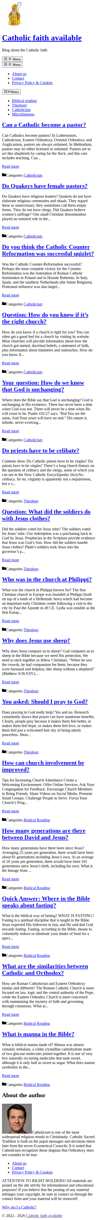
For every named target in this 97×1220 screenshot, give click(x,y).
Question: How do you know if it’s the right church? (45, 318)
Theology (19, 105)
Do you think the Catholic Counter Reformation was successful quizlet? (48, 250)
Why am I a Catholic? (19, 1207)
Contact (18, 78)
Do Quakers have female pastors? (45, 186)
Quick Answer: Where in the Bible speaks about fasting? (46, 902)
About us (19, 74)
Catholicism (21, 110)
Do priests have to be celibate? (40, 450)
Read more (10, 166)
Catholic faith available (42, 37)
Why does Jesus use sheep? (36, 640)
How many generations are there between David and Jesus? (44, 834)
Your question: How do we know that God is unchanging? (43, 386)
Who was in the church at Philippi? (47, 579)
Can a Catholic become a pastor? (44, 125)
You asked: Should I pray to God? (45, 701)
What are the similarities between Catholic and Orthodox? (45, 969)
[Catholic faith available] (14, 25)
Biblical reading (24, 101)
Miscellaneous (23, 114)
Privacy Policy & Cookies (32, 83)
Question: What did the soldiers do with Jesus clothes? (46, 515)
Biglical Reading (37, 820)
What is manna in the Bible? (38, 1034)
